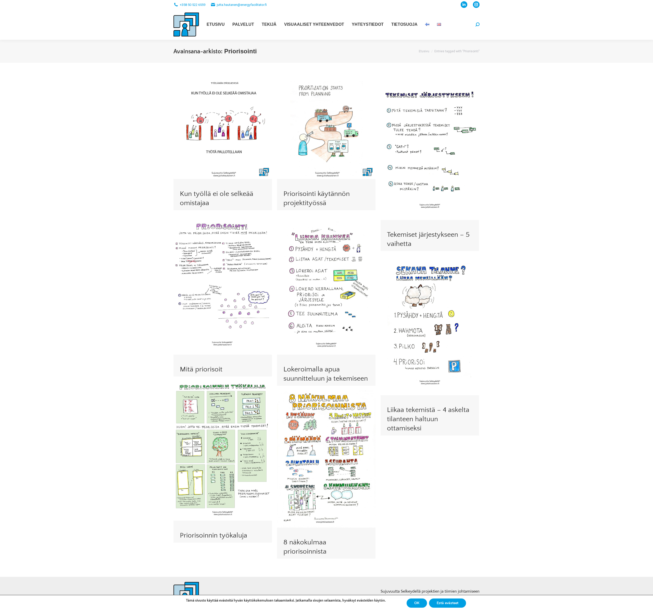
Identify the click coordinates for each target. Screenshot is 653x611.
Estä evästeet (447, 603)
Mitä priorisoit (201, 369)
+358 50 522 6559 (192, 5)
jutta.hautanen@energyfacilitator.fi (242, 5)
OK (416, 603)
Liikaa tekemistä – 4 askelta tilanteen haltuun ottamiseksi (428, 419)
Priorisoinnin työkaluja (213, 535)
